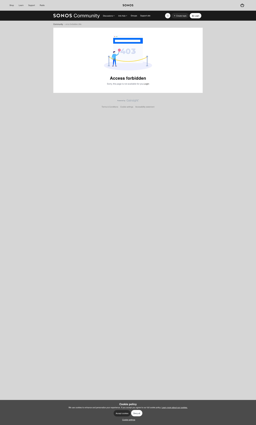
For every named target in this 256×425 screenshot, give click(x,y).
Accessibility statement (144, 106)
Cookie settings (126, 106)
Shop (11, 5)
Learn (21, 5)
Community (58, 24)
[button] (180, 15)
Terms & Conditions (110, 106)
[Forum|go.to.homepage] (76, 15)
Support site (145, 15)
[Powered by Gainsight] (128, 101)
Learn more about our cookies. (175, 407)
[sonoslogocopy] (128, 5)
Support (31, 5)
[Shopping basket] (242, 5)
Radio (42, 5)
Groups (134, 15)
